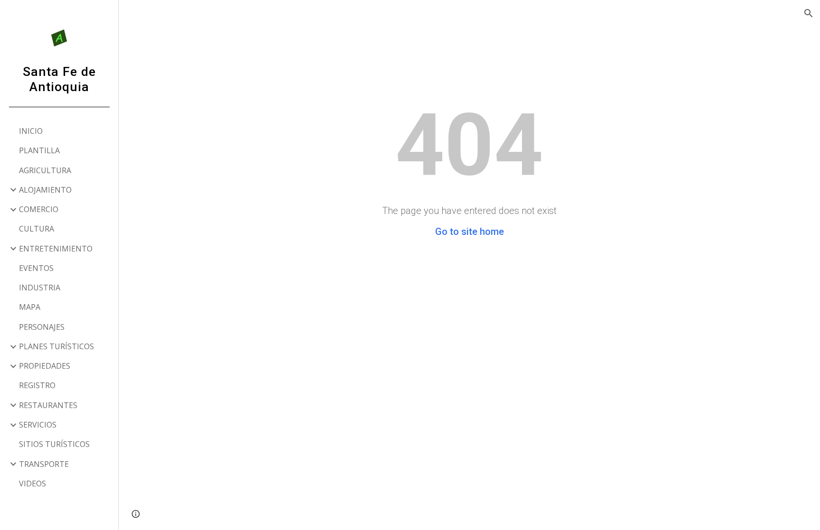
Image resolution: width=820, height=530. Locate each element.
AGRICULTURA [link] (45, 170)
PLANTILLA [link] (39, 150)
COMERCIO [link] (38, 209)
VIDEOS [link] (32, 483)
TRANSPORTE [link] (44, 464)
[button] (808, 13)
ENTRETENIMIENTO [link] (56, 248)
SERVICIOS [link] (37, 424)
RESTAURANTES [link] (48, 405)
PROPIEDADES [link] (44, 366)
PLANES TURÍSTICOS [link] (56, 346)
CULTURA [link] (36, 228)
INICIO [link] (31, 131)
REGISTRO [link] (37, 385)
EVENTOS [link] (36, 268)
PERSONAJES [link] (42, 327)
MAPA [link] (29, 307)
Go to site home (469, 231)
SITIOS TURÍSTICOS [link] (54, 444)
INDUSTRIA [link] (39, 287)
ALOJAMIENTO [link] (45, 190)
